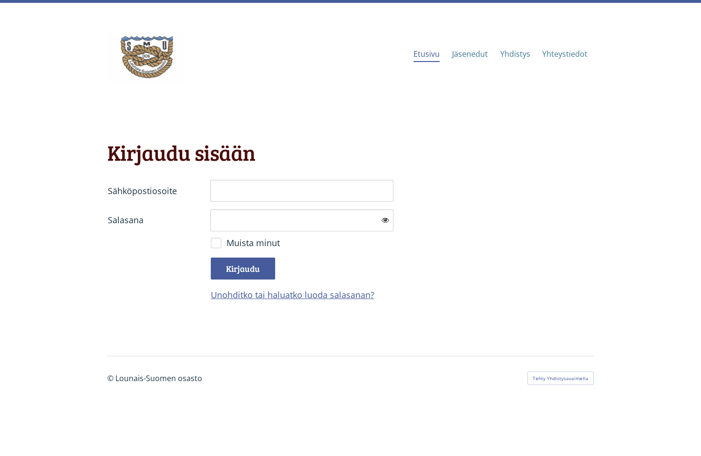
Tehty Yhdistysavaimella (560, 378)
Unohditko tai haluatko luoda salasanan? (292, 295)
